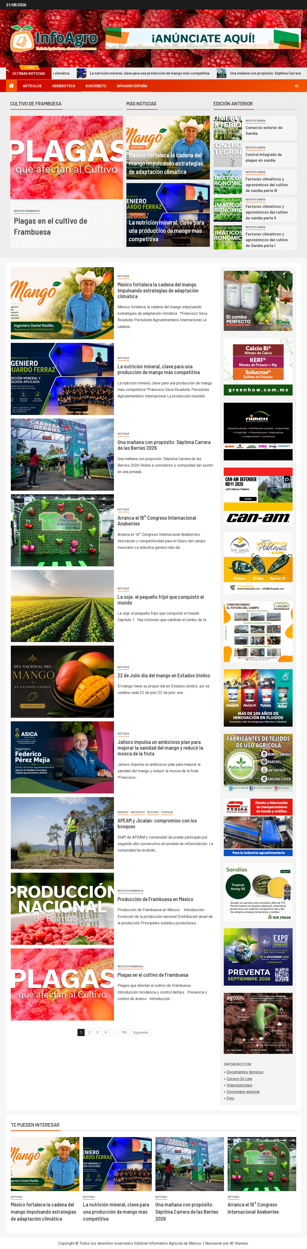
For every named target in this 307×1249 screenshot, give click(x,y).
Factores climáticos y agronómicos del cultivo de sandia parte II (267, 212)
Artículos (32, 86)
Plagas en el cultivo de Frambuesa (153, 974)
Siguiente (140, 1032)
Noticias (137, 147)
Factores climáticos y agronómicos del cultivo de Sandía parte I (267, 239)
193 (124, 1032)
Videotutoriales (239, 1085)
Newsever (213, 1243)
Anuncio (123, 812)
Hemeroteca (63, 86)
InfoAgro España (132, 86)
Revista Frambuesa (27, 211)
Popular (167, 812)
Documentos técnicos (245, 1072)
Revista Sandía (256, 120)
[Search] (297, 86)
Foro (230, 1098)
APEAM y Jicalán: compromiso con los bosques (157, 823)
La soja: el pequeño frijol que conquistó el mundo (161, 600)
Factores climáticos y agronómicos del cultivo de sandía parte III (267, 184)
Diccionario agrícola (243, 1091)
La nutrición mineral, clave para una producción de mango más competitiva (78, 73)
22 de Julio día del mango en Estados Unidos (164, 675)
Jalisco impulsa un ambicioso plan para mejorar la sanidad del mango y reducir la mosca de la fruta (160, 747)
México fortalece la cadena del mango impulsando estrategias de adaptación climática (166, 163)
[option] (66, 182)
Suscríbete (96, 86)
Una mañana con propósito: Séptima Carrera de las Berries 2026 (209, 73)
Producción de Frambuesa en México (155, 899)
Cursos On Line (239, 1078)
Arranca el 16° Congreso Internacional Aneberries (157, 520)
